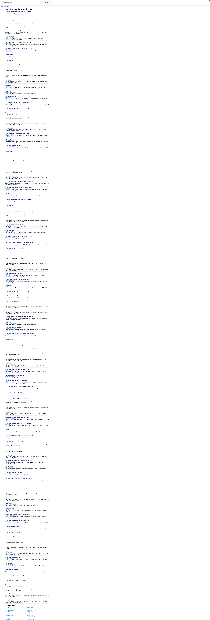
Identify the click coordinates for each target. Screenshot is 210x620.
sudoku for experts (9, 610)
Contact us (8, 6)
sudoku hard (8, 609)
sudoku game (8, 614)
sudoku (7, 607)
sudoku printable (9, 615)
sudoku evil (29, 611)
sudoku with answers (31, 610)
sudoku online (30, 607)
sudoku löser (30, 615)
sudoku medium (30, 612)
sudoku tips (7, 618)
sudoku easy (30, 609)
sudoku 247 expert (9, 616)
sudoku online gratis (31, 614)
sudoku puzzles (8, 612)
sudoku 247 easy (31, 618)
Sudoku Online (3, 6)
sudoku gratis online (31, 616)
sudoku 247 (7, 611)
